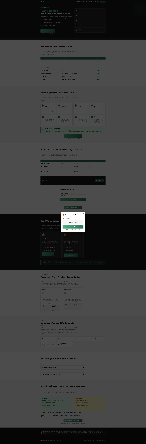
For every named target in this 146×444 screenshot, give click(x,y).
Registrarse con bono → (72, 226)
